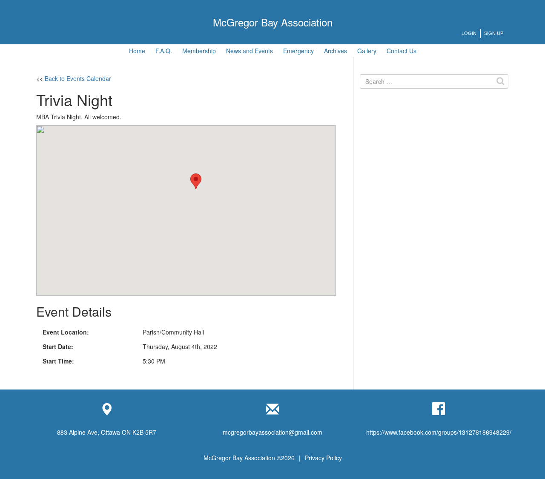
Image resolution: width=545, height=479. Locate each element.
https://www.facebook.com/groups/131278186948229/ (438, 432)
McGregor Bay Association (273, 21)
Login (469, 33)
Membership (199, 50)
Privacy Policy (323, 457)
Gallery (366, 50)
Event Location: (66, 332)
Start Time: (58, 361)
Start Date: (58, 346)
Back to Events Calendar (78, 78)
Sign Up (493, 33)
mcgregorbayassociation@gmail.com (272, 432)
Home (137, 50)
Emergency (298, 50)
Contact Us (401, 50)
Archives (335, 50)
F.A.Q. (163, 50)
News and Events (249, 50)
